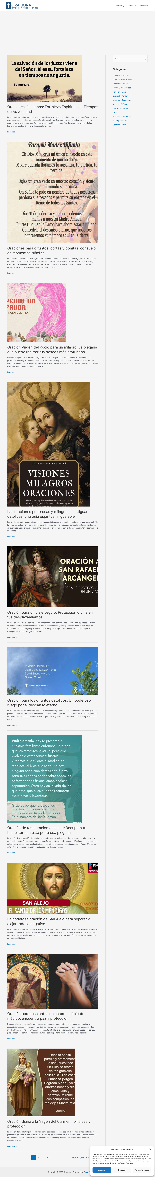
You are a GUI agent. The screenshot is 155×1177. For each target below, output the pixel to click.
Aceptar (101, 1170)
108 (48, 1157)
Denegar (122, 1170)
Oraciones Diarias (120, 108)
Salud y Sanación (120, 120)
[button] (150, 1149)
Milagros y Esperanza (122, 100)
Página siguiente (80, 1157)
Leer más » (12, 132)
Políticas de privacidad (138, 5)
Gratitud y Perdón (120, 96)
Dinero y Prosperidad (122, 88)
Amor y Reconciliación (122, 79)
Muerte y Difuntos (120, 104)
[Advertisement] (77, 30)
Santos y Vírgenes (120, 125)
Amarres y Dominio (121, 75)
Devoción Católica (120, 83)
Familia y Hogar (119, 92)
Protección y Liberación (123, 116)
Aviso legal (120, 5)
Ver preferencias (142, 1170)
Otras (115, 112)
